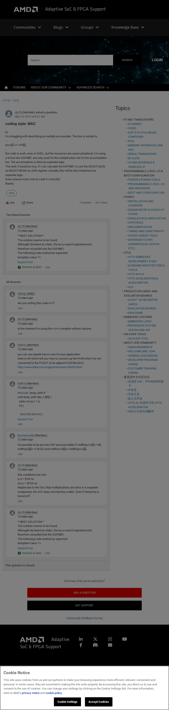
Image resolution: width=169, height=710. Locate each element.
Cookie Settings (67, 701)
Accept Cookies (98, 701)
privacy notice (31, 693)
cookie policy (54, 693)
